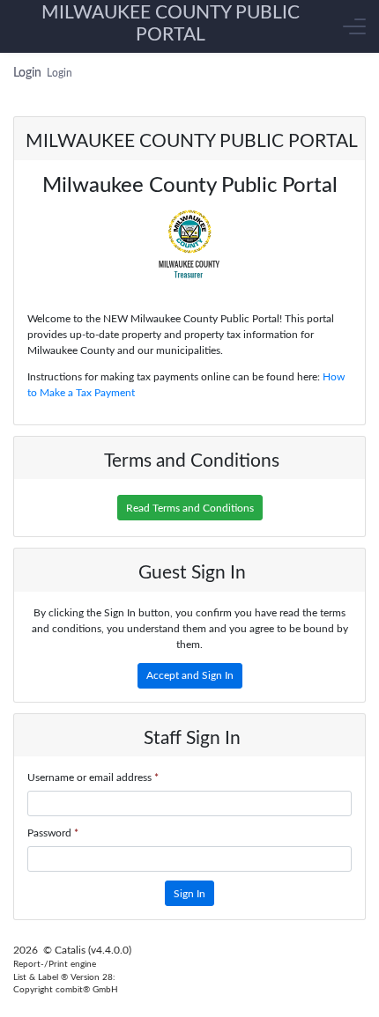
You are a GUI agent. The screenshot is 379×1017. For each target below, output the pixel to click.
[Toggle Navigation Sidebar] (354, 26)
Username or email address (93, 777)
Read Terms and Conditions (190, 508)
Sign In (189, 893)
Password (52, 833)
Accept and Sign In (190, 675)
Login (59, 73)
